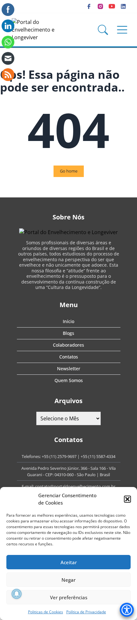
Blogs (68, 333)
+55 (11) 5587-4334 (98, 456)
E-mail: (28, 486)
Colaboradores (68, 345)
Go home (68, 171)
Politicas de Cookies (45, 612)
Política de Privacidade (86, 612)
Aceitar (69, 562)
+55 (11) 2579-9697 (59, 456)
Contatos (68, 357)
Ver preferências (68, 597)
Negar (68, 580)
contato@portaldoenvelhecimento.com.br (75, 486)
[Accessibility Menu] (127, 610)
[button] (127, 499)
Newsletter (68, 368)
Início (68, 321)
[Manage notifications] (16, 594)
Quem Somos (68, 380)
